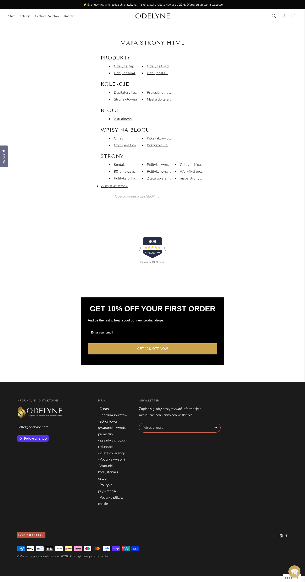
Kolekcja (25, 16)
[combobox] (292, 578)
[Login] (284, 16)
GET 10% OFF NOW (152, 348)
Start (11, 16)
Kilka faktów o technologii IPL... (171, 138)
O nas (118, 138)
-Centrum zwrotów (112, 415)
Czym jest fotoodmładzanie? (135, 145)
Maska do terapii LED (163, 99)
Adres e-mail (152, 423)
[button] (294, 571)
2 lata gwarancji (159, 178)
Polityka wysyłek (160, 171)
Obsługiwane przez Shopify (89, 556)
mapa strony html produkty (201, 178)
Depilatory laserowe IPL (132, 92)
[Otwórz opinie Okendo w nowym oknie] (152, 262)
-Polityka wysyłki (111, 459)
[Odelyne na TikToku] (286, 536)
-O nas (103, 408)
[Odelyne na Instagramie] (281, 536)
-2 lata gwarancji (111, 453)
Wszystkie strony (114, 186)
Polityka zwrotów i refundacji (169, 164)
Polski (288, 578)
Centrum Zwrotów (47, 16)
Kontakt (69, 16)
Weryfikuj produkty (195, 171)
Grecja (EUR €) (29, 535)
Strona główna (125, 99)
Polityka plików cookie (131, 178)
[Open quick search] (274, 16)
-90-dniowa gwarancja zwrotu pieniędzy (112, 427)
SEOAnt (152, 196)
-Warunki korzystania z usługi (108, 472)
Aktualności (123, 118)
